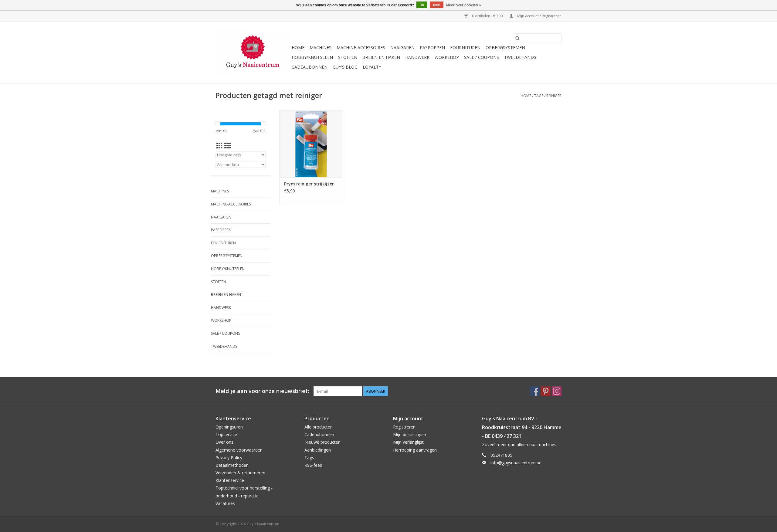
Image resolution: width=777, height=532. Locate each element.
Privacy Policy (228, 457)
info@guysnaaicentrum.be (515, 463)
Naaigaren (402, 47)
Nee (436, 5)
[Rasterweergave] (219, 145)
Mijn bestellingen (409, 434)
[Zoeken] (517, 38)
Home (298, 47)
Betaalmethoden (232, 465)
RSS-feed (313, 465)
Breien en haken (381, 57)
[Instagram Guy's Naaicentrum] (557, 391)
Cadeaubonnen (309, 67)
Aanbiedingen (317, 450)
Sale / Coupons (481, 57)
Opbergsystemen (505, 47)
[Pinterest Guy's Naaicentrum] (546, 391)
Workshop (447, 57)
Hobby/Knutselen (312, 57)
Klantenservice (229, 480)
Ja (422, 5)
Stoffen (347, 57)
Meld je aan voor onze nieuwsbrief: (262, 391)
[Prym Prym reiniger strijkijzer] (311, 143)
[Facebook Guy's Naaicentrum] (535, 391)
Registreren (404, 427)
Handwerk (417, 57)
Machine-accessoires (361, 47)
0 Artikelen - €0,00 (487, 16)
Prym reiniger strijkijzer (309, 184)
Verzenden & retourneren (240, 473)
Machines (320, 47)
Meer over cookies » (463, 5)
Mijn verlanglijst (408, 442)
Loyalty (372, 67)
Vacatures (225, 503)
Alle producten (318, 427)
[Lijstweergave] (227, 145)
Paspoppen (432, 47)
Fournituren (465, 47)
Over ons (224, 442)
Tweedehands (520, 57)
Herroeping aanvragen (415, 450)
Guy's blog (345, 67)
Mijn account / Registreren (539, 16)
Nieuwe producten (322, 442)
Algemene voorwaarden (239, 450)
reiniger (554, 95)
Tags (538, 95)
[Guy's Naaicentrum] (252, 52)
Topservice (226, 434)
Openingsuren (229, 427)
